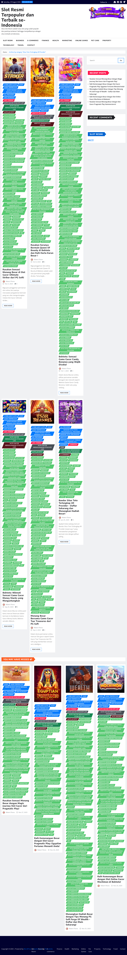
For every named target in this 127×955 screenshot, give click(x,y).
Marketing (67, 40)
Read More (8, 306)
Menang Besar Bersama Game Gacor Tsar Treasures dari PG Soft (42, 619)
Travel (21, 45)
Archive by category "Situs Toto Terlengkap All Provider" (27, 52)
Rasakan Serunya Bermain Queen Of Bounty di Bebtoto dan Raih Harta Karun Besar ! (42, 250)
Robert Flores (10, 281)
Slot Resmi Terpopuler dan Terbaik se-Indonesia (17, 17)
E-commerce (32, 40)
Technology (8, 45)
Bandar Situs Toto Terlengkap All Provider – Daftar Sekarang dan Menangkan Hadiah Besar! (69, 507)
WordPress (28, 949)
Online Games (81, 40)
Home (5, 52)
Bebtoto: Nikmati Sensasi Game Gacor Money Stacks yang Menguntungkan (13, 596)
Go (121, 60)
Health (55, 40)
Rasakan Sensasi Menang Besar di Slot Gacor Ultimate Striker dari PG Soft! (14, 273)
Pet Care (95, 40)
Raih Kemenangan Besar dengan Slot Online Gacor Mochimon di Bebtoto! (110, 879)
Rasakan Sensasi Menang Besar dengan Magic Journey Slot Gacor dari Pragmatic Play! (16, 804)
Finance (45, 40)
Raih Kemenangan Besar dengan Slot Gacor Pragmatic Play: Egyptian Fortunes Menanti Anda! (47, 842)
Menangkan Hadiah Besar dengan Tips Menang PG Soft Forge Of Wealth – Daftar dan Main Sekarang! (106, 91)
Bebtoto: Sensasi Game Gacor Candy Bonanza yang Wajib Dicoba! (69, 360)
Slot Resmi (8, 40)
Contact (31, 45)
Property (107, 40)
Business (20, 40)
